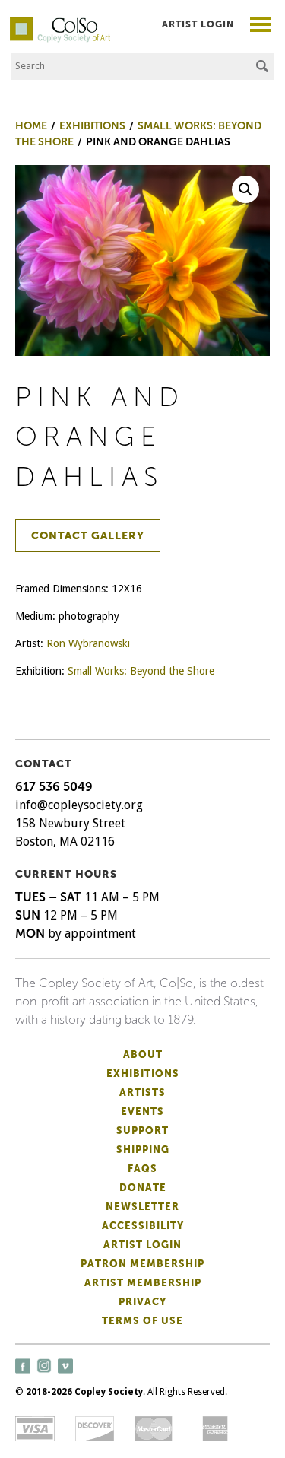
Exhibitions (142, 1073)
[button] (245, 189)
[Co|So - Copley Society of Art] (60, 23)
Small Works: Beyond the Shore (141, 671)
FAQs (142, 1168)
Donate (142, 1187)
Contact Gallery (87, 535)
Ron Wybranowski (88, 643)
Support (142, 1130)
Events (142, 1111)
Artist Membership (142, 1282)
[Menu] (261, 26)
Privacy (142, 1301)
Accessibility (143, 1225)
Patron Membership (142, 1263)
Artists (142, 1092)
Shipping (142, 1149)
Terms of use (142, 1320)
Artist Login (198, 24)
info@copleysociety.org (79, 805)
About (143, 1054)
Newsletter (142, 1206)
